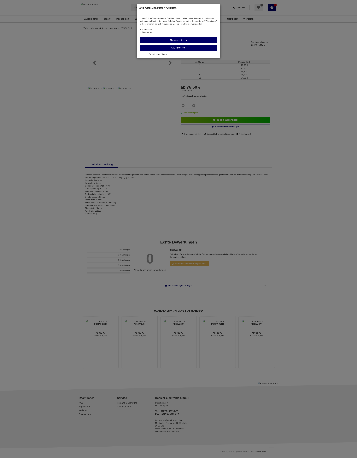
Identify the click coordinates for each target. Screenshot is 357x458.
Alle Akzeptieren (179, 40)
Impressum (147, 29)
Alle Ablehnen (178, 47)
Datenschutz (147, 32)
